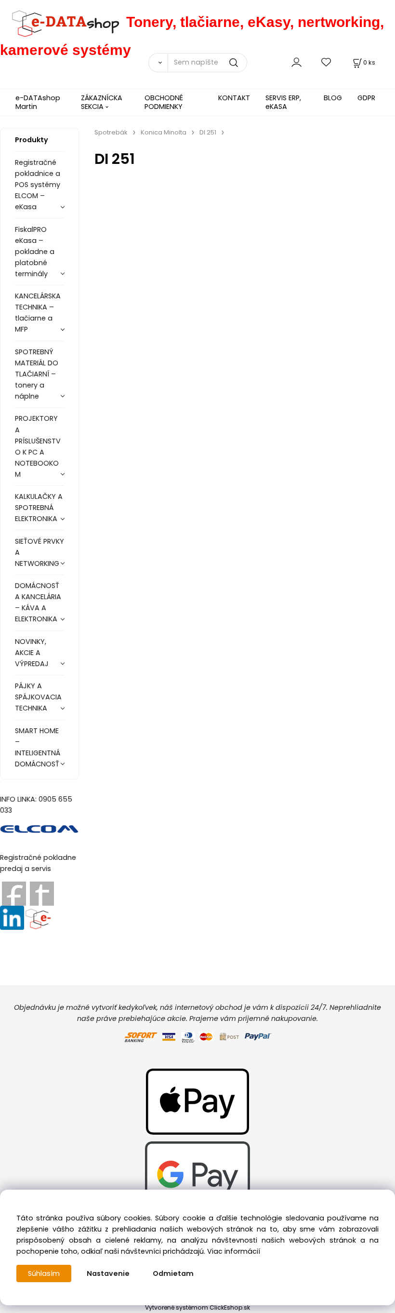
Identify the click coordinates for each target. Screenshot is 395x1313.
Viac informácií (233, 1251)
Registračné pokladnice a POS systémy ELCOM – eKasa (37, 185)
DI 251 (207, 132)
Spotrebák (111, 132)
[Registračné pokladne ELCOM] (39, 828)
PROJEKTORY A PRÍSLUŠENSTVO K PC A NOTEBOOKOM (38, 446)
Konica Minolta (163, 132)
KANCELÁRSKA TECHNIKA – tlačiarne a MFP (38, 312)
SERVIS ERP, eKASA (283, 102)
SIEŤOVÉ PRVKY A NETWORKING (39, 552)
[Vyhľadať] (158, 62)
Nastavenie (108, 1273)
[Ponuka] (38, 917)
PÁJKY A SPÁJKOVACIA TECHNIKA (38, 697)
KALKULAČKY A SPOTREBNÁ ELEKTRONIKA (39, 507)
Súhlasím (44, 1273)
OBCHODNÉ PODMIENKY (164, 102)
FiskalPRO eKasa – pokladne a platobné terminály (34, 252)
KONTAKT (234, 98)
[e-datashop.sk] (63, 22)
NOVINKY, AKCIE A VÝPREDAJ (32, 653)
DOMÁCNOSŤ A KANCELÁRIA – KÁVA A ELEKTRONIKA (38, 602)
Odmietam (173, 1273)
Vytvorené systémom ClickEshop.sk (197, 1307)
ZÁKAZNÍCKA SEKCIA (101, 102)
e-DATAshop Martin (37, 102)
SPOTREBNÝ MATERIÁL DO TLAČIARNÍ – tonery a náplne (36, 374)
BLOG (333, 98)
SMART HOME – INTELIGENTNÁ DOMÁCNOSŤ (37, 747)
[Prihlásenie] (296, 62)
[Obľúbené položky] (326, 62)
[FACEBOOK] (14, 893)
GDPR (366, 98)
